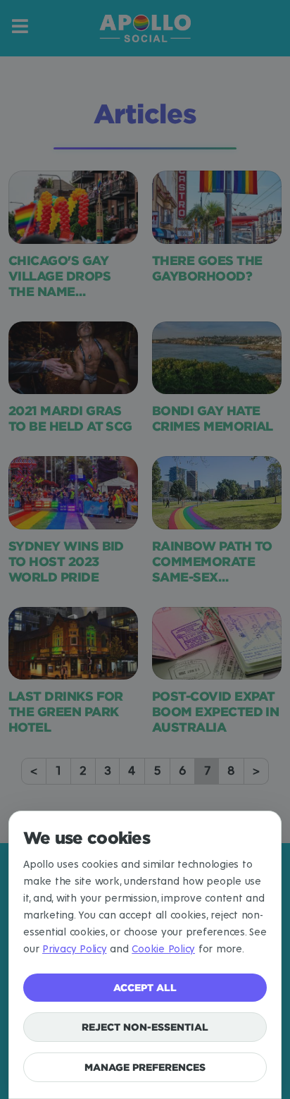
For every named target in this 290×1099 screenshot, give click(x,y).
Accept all (145, 987)
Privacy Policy (74, 949)
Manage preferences (145, 1067)
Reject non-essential (145, 1026)
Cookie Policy (163, 949)
